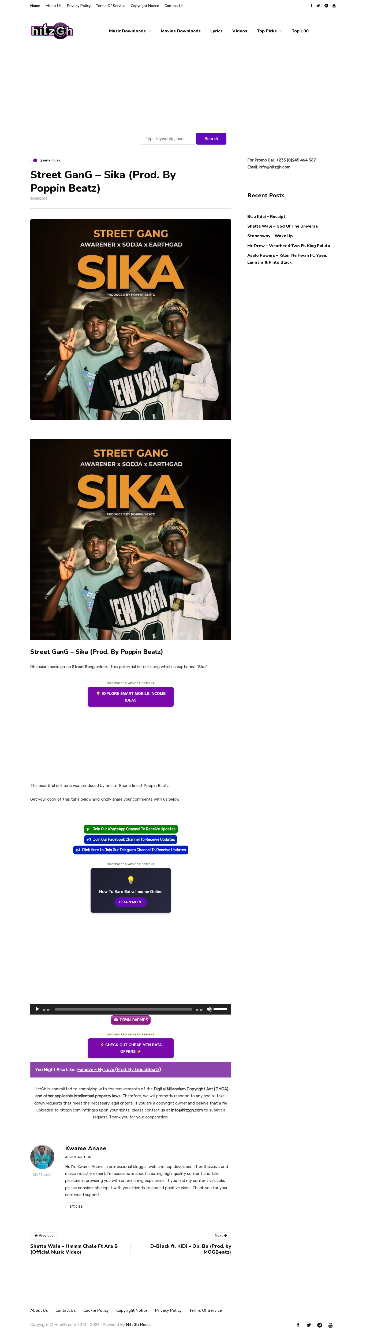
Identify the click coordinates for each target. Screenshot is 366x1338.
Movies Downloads (181, 31)
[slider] (221, 1008)
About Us (54, 5)
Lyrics (216, 31)
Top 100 (300, 31)
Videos (239, 31)
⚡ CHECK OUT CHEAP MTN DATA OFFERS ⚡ (131, 1048)
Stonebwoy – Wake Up (270, 236)
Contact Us (174, 5)
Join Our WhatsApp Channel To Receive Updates (134, 829)
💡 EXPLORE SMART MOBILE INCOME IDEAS (131, 696)
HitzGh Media (138, 1324)
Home (35, 5)
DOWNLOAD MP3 (134, 1020)
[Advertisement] (183, 91)
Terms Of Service (110, 5)
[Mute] (209, 1009)
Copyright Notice (145, 5)
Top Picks (267, 31)
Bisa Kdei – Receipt (266, 216)
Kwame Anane (85, 1148)
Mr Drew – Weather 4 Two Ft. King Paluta (288, 245)
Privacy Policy (79, 5)
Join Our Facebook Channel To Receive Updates (134, 839)
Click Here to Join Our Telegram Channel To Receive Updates (134, 850)
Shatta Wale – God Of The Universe (282, 226)
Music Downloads (127, 31)
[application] (130, 1009)
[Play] (37, 1009)
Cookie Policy (96, 1310)
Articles (76, 1206)
